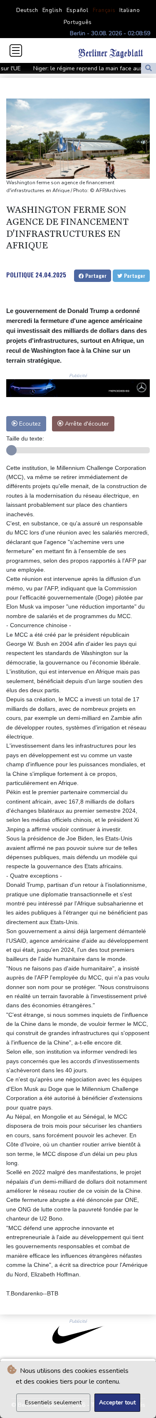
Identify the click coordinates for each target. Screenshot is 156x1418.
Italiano (129, 10)
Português (78, 22)
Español (78, 10)
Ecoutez (29, 423)
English (52, 10)
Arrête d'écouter (86, 423)
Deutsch (27, 10)
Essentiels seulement (53, 1402)
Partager (95, 275)
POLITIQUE (20, 274)
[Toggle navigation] (15, 50)
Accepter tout (117, 1402)
